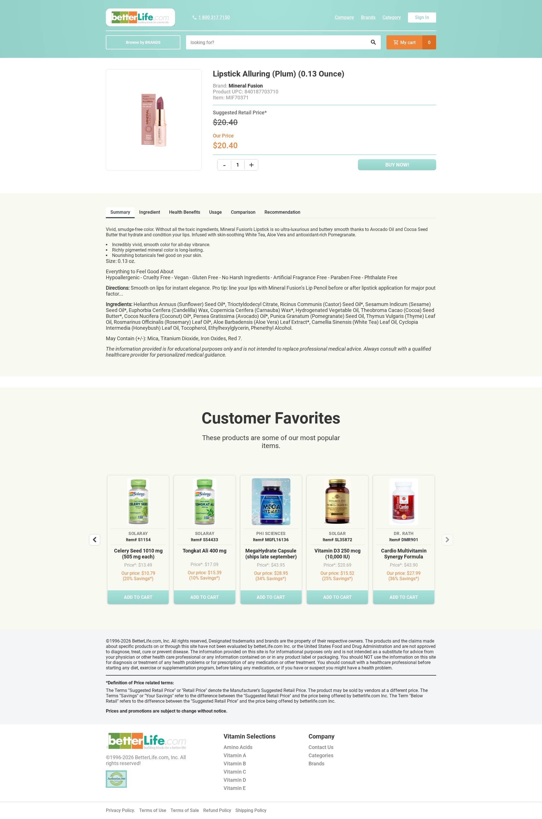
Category (392, 17)
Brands (368, 17)
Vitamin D (235, 780)
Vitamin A (235, 755)
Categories (321, 755)
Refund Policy (217, 810)
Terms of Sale (185, 810)
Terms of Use (152, 810)
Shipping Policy (250, 810)
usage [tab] (215, 212)
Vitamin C (235, 772)
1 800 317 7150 (214, 17)
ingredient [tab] (149, 212)
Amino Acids (238, 747)
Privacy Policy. (120, 810)
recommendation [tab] (282, 212)
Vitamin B (235, 763)
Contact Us (321, 747)
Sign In (422, 17)
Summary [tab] (120, 212)
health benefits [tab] (184, 212)
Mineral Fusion (246, 86)
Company (344, 17)
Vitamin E (235, 788)
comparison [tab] (243, 212)
